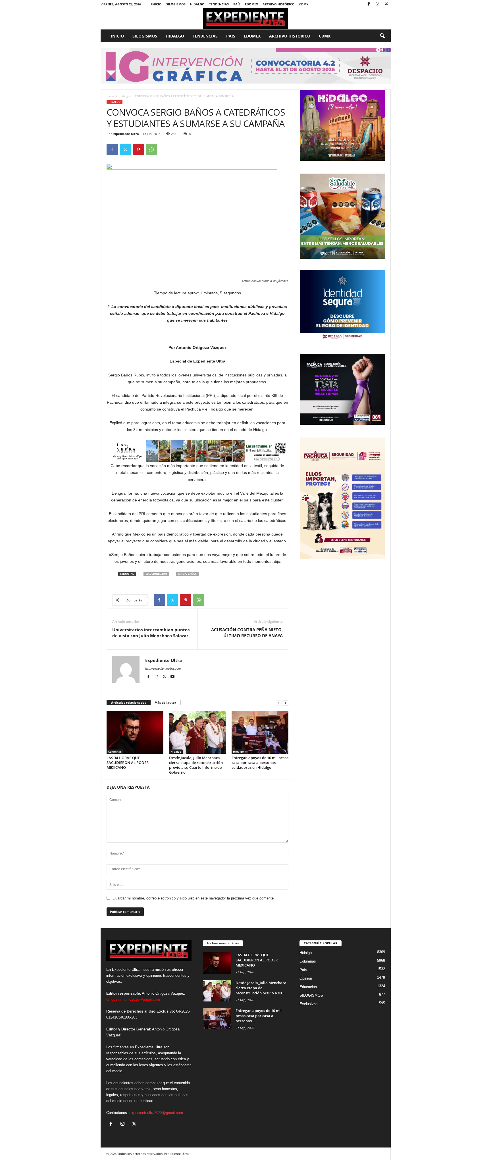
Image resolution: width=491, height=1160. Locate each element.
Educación (308, 987)
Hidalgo (197, 4)
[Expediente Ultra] (246, 18)
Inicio (156, 4)
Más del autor (165, 702)
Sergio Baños (187, 574)
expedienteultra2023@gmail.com (156, 1113)
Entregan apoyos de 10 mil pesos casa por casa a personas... (259, 1015)
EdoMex (251, 4)
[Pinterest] (138, 149)
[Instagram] (377, 4)
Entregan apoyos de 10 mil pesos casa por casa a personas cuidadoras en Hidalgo (260, 762)
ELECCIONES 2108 (156, 574)
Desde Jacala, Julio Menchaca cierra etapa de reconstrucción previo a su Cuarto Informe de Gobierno (196, 765)
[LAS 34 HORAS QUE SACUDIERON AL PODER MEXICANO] (135, 732)
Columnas (115, 751)
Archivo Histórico (279, 4)
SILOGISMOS (176, 4)
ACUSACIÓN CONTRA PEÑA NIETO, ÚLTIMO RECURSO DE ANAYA (247, 632)
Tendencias (219, 4)
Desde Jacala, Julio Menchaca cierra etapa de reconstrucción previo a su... (261, 988)
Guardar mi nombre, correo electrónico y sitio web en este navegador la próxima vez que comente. (194, 898)
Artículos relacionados (128, 702)
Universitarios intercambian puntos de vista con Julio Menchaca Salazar (151, 632)
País (236, 4)
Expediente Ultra (126, 134)
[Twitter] (386, 4)
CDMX (303, 4)
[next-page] (285, 703)
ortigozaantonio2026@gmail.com (133, 999)
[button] (382, 36)
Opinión (305, 978)
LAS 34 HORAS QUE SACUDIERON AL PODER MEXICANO (128, 762)
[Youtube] (172, 676)
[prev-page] (279, 703)
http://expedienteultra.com (163, 668)
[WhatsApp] (151, 149)
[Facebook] (368, 4)
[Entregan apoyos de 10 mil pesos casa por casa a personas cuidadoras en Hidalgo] (260, 732)
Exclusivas (308, 1004)
